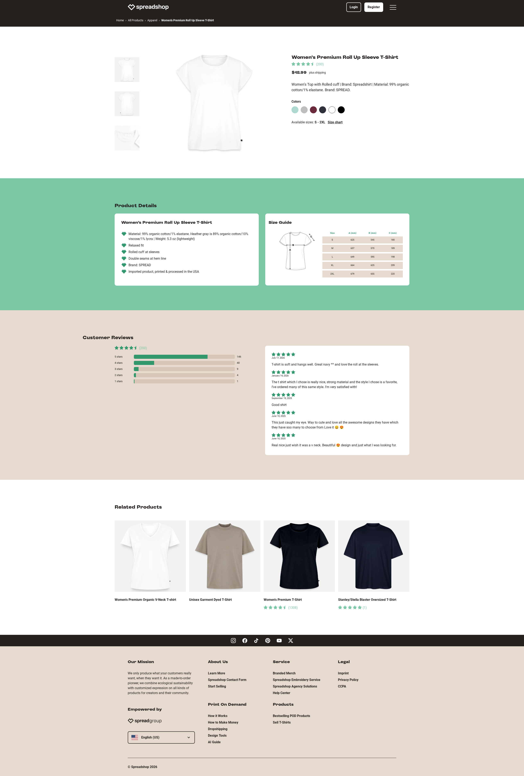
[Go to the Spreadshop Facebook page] (245, 640)
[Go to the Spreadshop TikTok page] (256, 640)
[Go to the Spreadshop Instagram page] (233, 640)
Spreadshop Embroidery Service (296, 680)
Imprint (343, 673)
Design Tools (217, 735)
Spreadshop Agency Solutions (295, 686)
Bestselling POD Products (291, 716)
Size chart (335, 122)
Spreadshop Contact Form (227, 680)
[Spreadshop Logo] (148, 7)
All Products (135, 20)
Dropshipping (217, 729)
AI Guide (214, 742)
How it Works (217, 716)
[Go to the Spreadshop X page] (290, 640)
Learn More (216, 673)
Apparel (152, 20)
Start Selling (217, 686)
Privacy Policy (348, 680)
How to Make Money (223, 722)
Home (120, 20)
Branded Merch (284, 673)
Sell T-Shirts (282, 722)
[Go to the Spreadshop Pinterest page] (267, 640)
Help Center (281, 693)
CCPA (342, 686)
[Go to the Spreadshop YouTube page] (279, 640)
